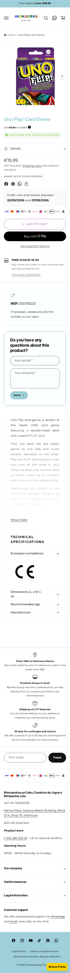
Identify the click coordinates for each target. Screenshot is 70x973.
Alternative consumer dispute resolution (37, 956)
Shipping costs (31, 165)
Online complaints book (44, 951)
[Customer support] (54, 18)
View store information (26, 274)
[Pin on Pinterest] (13, 184)
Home (11, 34)
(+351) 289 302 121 (15, 838)
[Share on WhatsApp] (19, 184)
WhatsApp (58, 916)
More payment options (35, 245)
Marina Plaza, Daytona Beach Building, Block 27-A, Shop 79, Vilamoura (34, 813)
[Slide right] (62, 76)
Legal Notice (19, 951)
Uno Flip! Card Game (31, 34)
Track (57, 757)
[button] (6, 18)
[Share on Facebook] (6, 184)
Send (17, 395)
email (13, 921)
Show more (19, 520)
